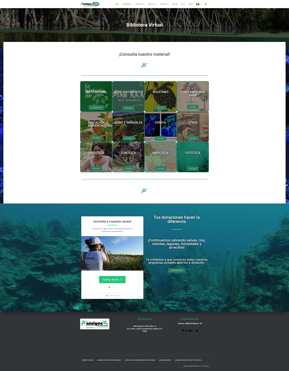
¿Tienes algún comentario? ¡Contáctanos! (140, 360)
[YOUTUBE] (190, 331)
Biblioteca (139, 4)
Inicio (117, 4)
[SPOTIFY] (197, 331)
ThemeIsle (205, 366)
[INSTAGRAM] (186, 331)
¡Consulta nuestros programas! (109, 360)
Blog (183, 4)
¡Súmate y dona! (87, 360)
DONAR (190, 4)
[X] (193, 331)
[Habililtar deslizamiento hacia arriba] (284, 366)
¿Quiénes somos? (165, 360)
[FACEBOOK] (183, 331)
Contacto (164, 4)
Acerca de (152, 4)
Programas (126, 4)
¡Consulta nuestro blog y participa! (188, 360)
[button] (131, 4)
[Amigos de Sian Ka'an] (90, 4)
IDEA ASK (175, 4)
